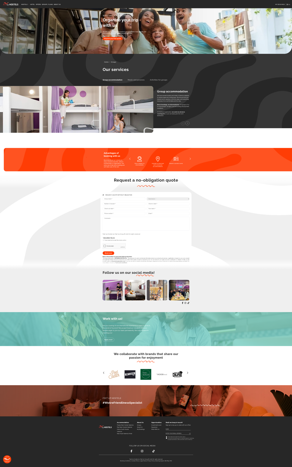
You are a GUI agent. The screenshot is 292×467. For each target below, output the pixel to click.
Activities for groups (158, 80)
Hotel (32, 4)
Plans (50, 4)
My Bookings (141, 429)
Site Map (167, 460)
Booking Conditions (125, 460)
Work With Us (155, 429)
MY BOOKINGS (280, 4)
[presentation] (183, 123)
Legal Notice (143, 460)
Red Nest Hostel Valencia (124, 427)
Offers (38, 4)
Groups (44, 4)
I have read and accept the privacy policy (115, 240)
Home (106, 62)
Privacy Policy (151, 460)
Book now (108, 253)
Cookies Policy (135, 460)
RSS (171, 460)
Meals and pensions (136, 80)
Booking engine (160, 460)
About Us (57, 4)
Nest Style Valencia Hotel (124, 433)
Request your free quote (112, 38)
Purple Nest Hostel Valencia (125, 425)
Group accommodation (112, 80)
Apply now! (108, 339)
